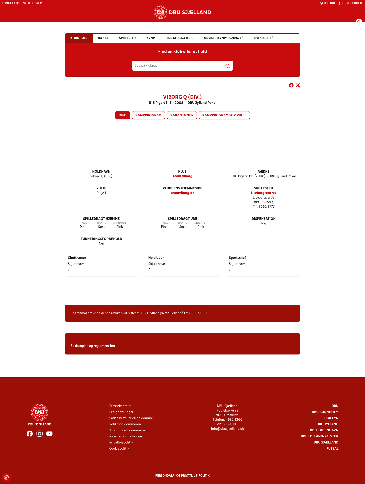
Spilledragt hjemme (101, 219)
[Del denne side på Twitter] (297, 86)
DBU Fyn (331, 418)
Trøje (83, 223)
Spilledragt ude (182, 219)
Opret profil (352, 3)
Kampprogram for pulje (224, 115)
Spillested (263, 188)
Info (123, 115)
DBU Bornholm (325, 412)
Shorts (101, 223)
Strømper (119, 223)
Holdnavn (101, 171)
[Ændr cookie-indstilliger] (6, 477)
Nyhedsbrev (32, 3)
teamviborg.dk (182, 193)
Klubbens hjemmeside (182, 188)
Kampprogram (148, 115)
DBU (335, 406)
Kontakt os (11, 3)
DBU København (324, 430)
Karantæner (182, 115)
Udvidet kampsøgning (221, 38)
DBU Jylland (327, 424)
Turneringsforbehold (101, 239)
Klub (182, 171)
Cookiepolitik (119, 448)
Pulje (101, 188)
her (112, 346)
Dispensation (264, 219)
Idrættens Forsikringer (126, 436)
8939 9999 (198, 313)
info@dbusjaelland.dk (227, 429)
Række (264, 171)
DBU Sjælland (326, 442)
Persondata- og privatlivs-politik (182, 475)
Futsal (332, 448)
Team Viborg (182, 176)
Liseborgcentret (263, 193)
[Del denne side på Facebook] (291, 86)
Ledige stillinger (121, 412)
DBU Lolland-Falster (319, 436)
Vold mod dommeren (125, 424)
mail (168, 313)
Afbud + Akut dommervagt (129, 430)
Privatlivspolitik (121, 442)
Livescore (261, 38)
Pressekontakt (120, 406)
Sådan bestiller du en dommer (131, 418)
